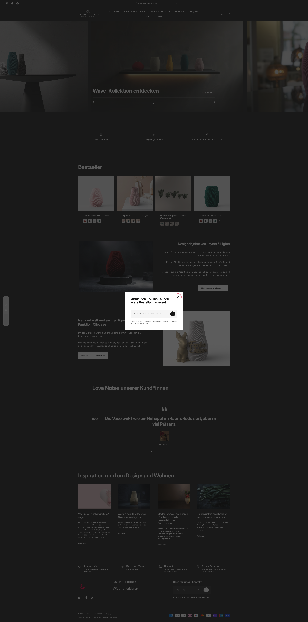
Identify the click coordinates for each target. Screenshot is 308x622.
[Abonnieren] (172, 313)
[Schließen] (178, 297)
